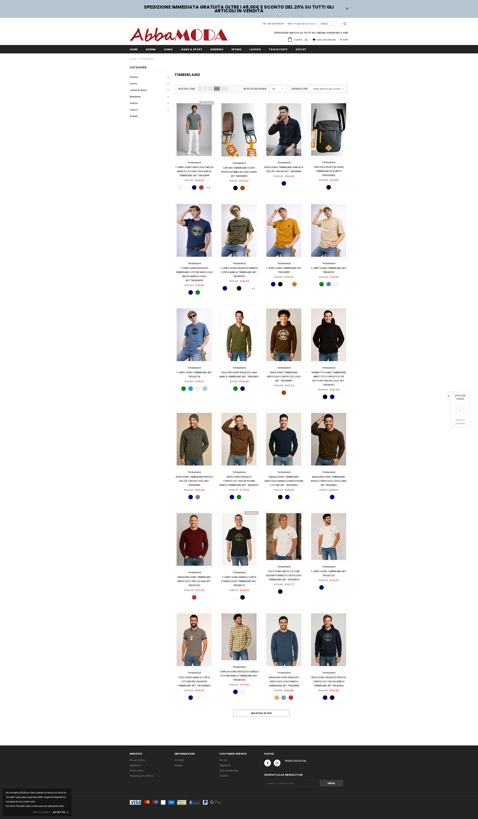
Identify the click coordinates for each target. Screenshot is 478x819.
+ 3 (208, 187)
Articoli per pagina (254, 88)
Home (133, 58)
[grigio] (198, 497)
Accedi (344, 39)
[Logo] (179, 34)
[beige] (180, 187)
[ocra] (294, 284)
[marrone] (242, 188)
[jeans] (284, 697)
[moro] (246, 497)
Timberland (146, 58)
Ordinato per (299, 88)
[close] (347, 9)
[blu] (194, 187)
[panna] (232, 288)
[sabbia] (277, 697)
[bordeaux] (201, 187)
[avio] (328, 284)
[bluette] (190, 388)
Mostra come (186, 88)
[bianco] (187, 187)
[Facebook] (267, 763)
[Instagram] (277, 763)
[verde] (198, 292)
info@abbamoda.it (305, 23)
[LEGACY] (336, 587)
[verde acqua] (246, 288)
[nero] (235, 188)
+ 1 (253, 288)
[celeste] (205, 388)
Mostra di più (261, 713)
